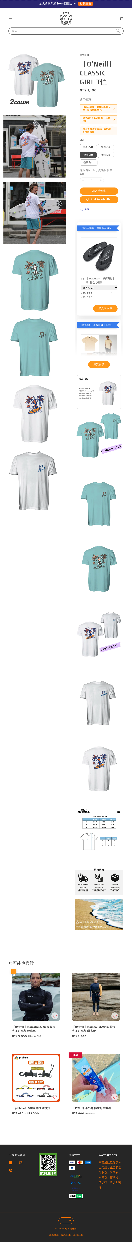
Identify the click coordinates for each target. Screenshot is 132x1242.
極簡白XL (88, 162)
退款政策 (78, 1234)
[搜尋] (117, 30)
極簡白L (105, 154)
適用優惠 (85, 100)
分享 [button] (87, 209)
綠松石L (105, 147)
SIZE (82, 140)
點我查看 (85, 3)
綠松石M (88, 147)
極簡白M (88, 154)
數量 (82, 174)
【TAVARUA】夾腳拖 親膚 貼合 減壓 (101, 280)
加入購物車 (99, 190)
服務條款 (54, 1234)
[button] (10, 18)
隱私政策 (66, 1234)
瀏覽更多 (99, 364)
